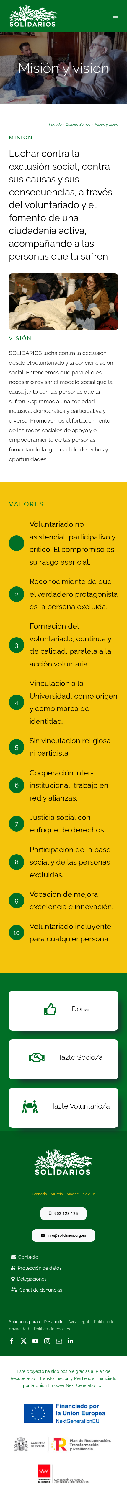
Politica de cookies (52, 1328)
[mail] (59, 1341)
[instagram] (47, 1341)
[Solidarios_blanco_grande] (33, 7)
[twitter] (24, 1341)
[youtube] (35, 1341)
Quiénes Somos (78, 125)
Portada (55, 125)
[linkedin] (70, 1341)
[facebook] (12, 1341)
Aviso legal (78, 1321)
